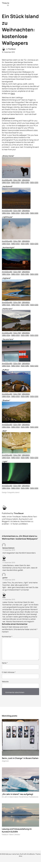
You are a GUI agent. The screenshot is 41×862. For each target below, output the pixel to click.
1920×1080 (25, 182)
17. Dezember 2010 (8, 550)
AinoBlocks (31, 854)
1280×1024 (6, 182)
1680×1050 (15, 182)
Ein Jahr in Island (8, 797)
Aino (20, 856)
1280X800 (26, 180)
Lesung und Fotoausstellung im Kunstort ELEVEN (17, 830)
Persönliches (23, 797)
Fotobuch (5, 834)
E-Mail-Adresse (9, 672)
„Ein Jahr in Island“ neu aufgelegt (17, 794)
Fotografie (10, 492)
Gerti (13, 93)
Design (4, 492)
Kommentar (7, 636)
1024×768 (17, 180)
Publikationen (33, 797)
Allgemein (5, 761)
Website (5, 681)
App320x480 (7, 180)
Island (17, 492)
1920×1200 (34, 182)
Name (5, 663)
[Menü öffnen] (8, 5)
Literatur (17, 834)
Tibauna (5, 3)
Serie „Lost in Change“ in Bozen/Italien (20, 758)
